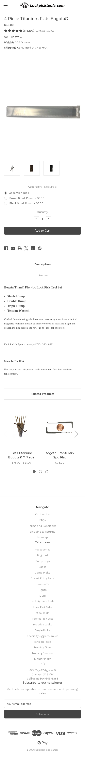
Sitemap (42, 537)
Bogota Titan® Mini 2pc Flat (60, 455)
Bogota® (42, 555)
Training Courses (42, 653)
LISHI (42, 595)
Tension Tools (42, 642)
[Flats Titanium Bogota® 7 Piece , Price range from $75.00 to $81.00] (21, 426)
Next (76, 434)
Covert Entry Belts (42, 578)
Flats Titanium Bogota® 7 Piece (21, 455)
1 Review (42, 275)
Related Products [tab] (42, 394)
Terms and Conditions (42, 526)
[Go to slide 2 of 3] (40, 471)
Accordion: (42, 186)
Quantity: (42, 212)
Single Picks (42, 630)
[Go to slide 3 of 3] (46, 471)
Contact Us (42, 514)
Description (42, 264)
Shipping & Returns (42, 531)
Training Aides (42, 647)
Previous (5, 434)
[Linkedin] (33, 248)
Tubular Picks (42, 659)
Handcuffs (42, 584)
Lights (43, 590)
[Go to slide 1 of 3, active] (34, 471)
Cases (42, 567)
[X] (26, 248)
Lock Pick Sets (42, 607)
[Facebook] (6, 248)
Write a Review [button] (45, 31)
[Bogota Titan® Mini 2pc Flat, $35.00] (59, 426)
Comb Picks (42, 572)
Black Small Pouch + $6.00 (26, 203)
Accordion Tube (19, 193)
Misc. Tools (42, 613)
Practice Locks (42, 624)
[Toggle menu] (5, 5)
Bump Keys (42, 561)
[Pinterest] (40, 248)
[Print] (20, 248)
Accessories (42, 549)
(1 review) (29, 30)
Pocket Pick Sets (42, 618)
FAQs (42, 520)
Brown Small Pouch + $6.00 (26, 198)
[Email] (13, 248)
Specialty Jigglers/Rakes (42, 636)
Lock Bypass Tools (42, 601)
